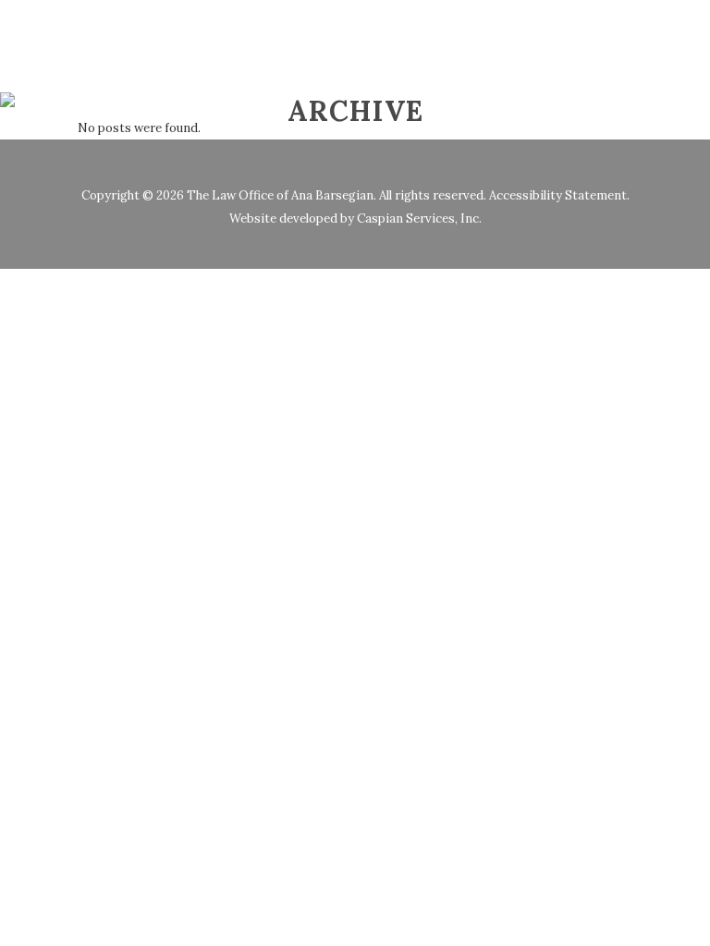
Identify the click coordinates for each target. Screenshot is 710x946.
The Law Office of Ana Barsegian (280, 195)
